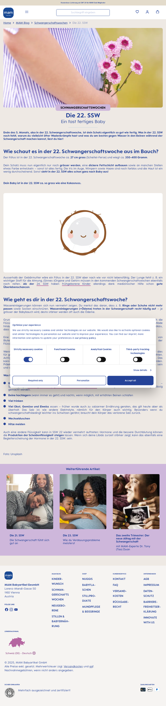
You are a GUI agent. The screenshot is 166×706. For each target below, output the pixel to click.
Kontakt (119, 579)
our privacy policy (85, 338)
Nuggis (87, 579)
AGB (146, 579)
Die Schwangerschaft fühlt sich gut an (29, 541)
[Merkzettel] (137, 11)
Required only (35, 380)
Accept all (130, 380)
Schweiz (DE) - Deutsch (19, 653)
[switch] (64, 359)
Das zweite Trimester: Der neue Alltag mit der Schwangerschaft (132, 538)
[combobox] (83, 12)
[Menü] (26, 12)
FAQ (115, 585)
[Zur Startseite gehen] (8, 13)
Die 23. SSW (70, 535)
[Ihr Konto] (147, 11)
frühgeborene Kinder (76, 283)
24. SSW (43, 283)
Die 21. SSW (17, 535)
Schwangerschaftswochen (60, 594)
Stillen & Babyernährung (60, 621)
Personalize (83, 380)
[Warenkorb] (157, 11)
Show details (140, 370)
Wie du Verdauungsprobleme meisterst (81, 541)
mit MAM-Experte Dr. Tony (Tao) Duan (133, 548)
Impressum (151, 585)
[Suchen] (106, 12)
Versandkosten (73, 666)
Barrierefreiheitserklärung (152, 606)
